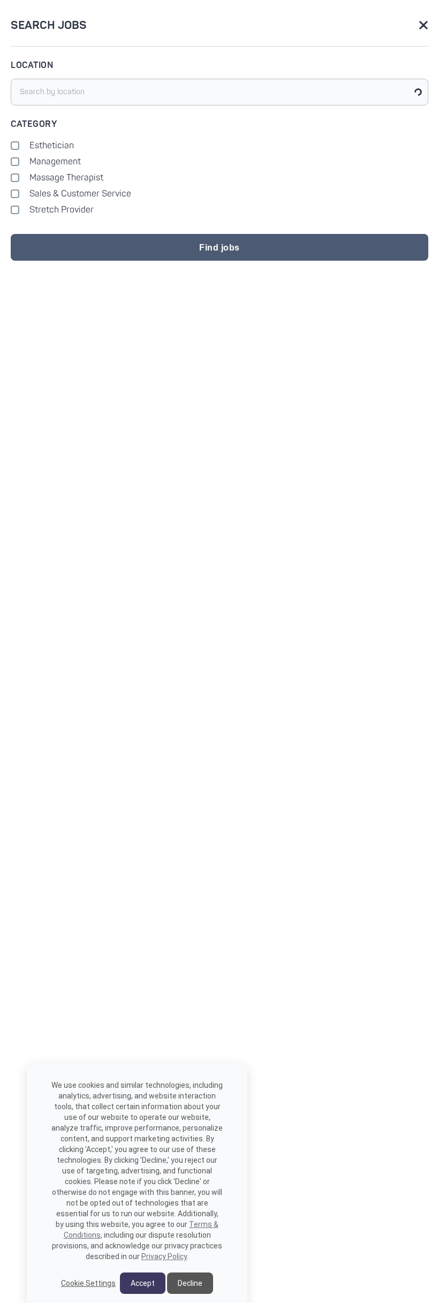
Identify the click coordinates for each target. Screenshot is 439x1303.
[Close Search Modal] (423, 26)
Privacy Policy (164, 1256)
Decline (190, 1283)
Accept (143, 1283)
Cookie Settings (88, 1283)
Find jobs (219, 247)
